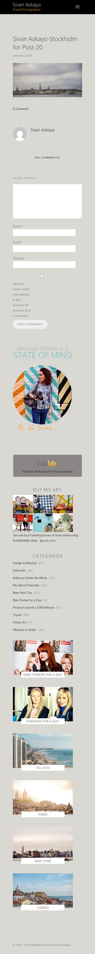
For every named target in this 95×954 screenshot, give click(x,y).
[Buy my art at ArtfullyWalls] (43, 531)
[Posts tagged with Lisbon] (43, 909)
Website (18, 258)
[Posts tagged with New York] (43, 863)
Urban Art (19, 622)
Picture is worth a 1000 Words (33, 607)
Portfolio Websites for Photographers (47, 471)
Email (17, 242)
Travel (17, 615)
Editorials (19, 570)
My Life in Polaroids (26, 585)
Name (18, 226)
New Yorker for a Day (27, 600)
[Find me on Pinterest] (51, 444)
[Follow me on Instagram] (49, 444)
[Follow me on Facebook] (43, 444)
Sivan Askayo (42, 130)
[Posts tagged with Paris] (43, 816)
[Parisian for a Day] (43, 723)
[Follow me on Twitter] (46, 444)
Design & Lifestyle (25, 563)
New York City (22, 593)
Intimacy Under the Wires (30, 578)
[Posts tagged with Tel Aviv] (43, 769)
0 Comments (21, 109)
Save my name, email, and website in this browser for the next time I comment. (22, 300)
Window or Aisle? (24, 630)
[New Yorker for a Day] (43, 676)
